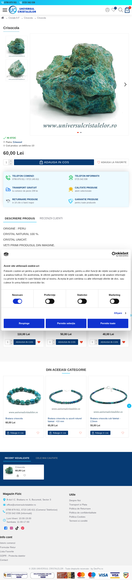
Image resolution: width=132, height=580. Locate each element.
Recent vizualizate (17, 458)
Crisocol (17, 142)
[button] (33, 84)
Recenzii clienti (51, 218)
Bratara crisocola (14, 418)
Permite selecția (66, 323)
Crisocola (28, 18)
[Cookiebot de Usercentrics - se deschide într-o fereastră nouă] (114, 254)
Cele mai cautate (47, 458)
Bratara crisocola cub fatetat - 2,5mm (105, 420)
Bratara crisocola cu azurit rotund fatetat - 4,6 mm (65, 420)
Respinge (24, 323)
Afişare (118, 313)
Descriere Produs (20, 218)
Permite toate (107, 323)
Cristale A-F (14, 18)
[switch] (49, 301)
